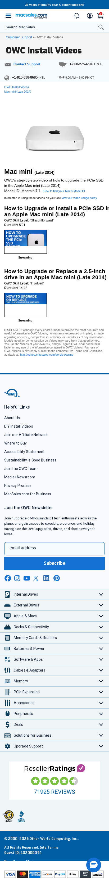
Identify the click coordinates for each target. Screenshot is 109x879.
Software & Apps (28, 659)
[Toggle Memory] (101, 681)
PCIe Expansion (27, 692)
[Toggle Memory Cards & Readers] (101, 638)
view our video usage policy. (80, 198)
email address (23, 548)
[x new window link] (36, 578)
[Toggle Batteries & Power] (101, 649)
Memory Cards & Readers (35, 638)
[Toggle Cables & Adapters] (101, 670)
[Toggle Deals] (101, 724)
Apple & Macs (25, 616)
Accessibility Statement (24, 452)
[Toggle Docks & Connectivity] (101, 627)
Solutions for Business (33, 735)
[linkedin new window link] (46, 578)
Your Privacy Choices (21, 861)
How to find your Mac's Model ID (64, 191)
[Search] (101, 28)
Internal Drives (26, 594)
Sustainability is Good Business (30, 460)
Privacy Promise (17, 485)
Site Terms (49, 847)
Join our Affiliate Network (26, 435)
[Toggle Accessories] (101, 703)
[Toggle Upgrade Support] (101, 746)
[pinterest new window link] (56, 578)
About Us (12, 418)
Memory (21, 681)
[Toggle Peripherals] (101, 714)
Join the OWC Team (21, 468)
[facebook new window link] (7, 578)
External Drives (26, 605)
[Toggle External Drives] (101, 605)
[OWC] (12, 396)
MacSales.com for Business (27, 494)
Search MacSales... (22, 27)
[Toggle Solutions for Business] (101, 735)
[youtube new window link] (26, 578)
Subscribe (54, 563)
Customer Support (19, 37)
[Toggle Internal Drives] (101, 594)
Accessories (24, 703)
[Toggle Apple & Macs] (101, 616)
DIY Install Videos (18, 426)
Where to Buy (15, 443)
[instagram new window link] (17, 578)
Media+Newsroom (19, 477)
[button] (93, 865)
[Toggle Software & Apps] (101, 659)
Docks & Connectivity (31, 627)
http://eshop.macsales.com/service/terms (46, 354)
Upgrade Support (28, 746)
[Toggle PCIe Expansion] (101, 692)
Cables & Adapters (29, 670)
